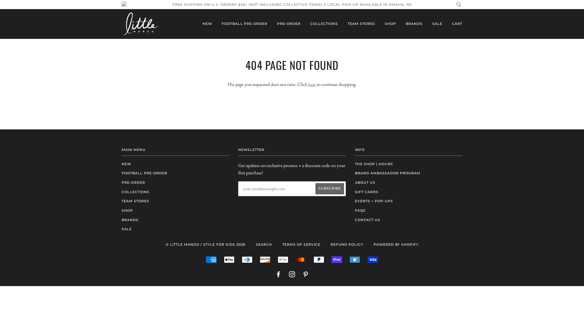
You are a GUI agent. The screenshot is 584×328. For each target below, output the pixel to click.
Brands (414, 24)
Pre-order (289, 24)
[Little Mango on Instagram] (292, 275)
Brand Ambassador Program (387, 173)
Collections (324, 24)
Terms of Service (301, 244)
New (207, 24)
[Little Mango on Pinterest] (306, 275)
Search (264, 244)
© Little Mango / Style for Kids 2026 (205, 244)
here (312, 84)
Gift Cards (366, 192)
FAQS (360, 210)
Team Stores (361, 24)
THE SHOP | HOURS (374, 164)
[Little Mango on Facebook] (278, 275)
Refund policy (347, 244)
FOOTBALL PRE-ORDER (244, 24)
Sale (437, 24)
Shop (390, 24)
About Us (365, 182)
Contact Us (367, 220)
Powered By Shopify (396, 244)
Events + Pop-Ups (374, 201)
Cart (457, 24)
